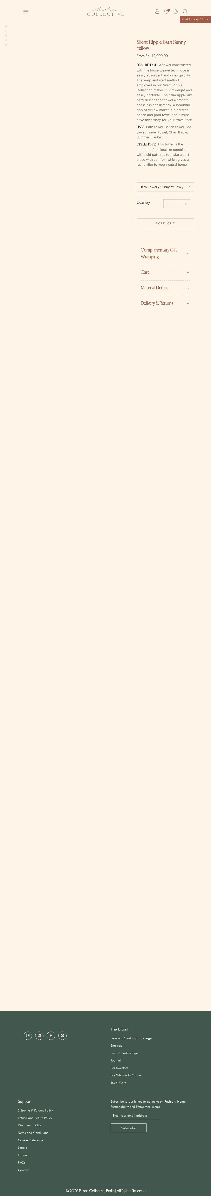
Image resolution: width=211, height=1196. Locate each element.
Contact (23, 1170)
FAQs (21, 1162)
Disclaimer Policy (29, 1125)
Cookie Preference (30, 1140)
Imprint (23, 1155)
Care (145, 272)
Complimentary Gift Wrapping (159, 253)
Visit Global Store (195, 19)
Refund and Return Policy (35, 1118)
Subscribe (128, 1128)
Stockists (116, 1045)
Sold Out (165, 223)
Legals (22, 1148)
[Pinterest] (62, 1036)
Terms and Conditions (33, 1133)
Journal (116, 1060)
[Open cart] (175, 11)
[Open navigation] (25, 11)
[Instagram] (28, 1036)
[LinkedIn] (39, 1036)
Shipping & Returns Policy (35, 1110)
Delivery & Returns (157, 303)
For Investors (119, 1068)
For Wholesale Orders (126, 1075)
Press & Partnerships (124, 1053)
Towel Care (118, 1083)
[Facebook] (51, 1036)
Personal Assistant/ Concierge (131, 1038)
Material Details (154, 288)
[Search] (185, 11)
